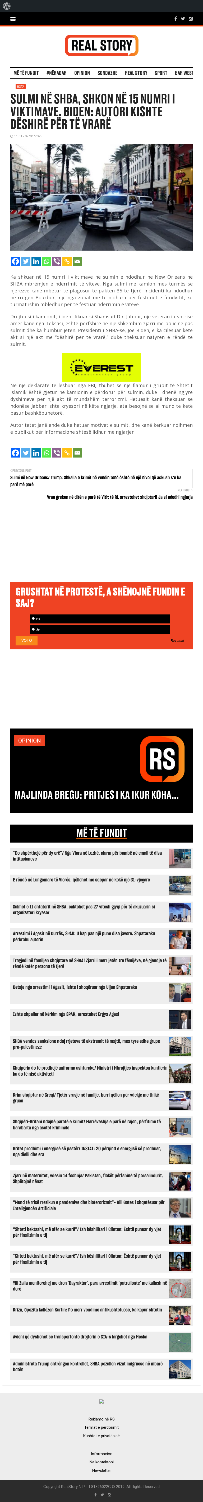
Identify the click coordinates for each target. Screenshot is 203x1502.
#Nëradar (57, 73)
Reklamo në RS (102, 1419)
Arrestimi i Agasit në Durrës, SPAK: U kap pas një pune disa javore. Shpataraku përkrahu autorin (84, 936)
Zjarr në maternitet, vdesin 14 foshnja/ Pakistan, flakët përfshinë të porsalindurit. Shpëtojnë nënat (88, 1178)
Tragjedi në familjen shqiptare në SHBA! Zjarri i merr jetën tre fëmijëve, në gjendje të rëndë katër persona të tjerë (90, 963)
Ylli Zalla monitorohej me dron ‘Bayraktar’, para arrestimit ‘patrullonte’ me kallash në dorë (90, 1286)
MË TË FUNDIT (101, 833)
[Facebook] (15, 261)
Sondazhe (107, 73)
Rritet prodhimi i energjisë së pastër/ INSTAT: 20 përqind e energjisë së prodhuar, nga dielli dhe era (87, 1151)
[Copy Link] (67, 261)
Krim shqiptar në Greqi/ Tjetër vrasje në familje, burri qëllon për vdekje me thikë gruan (86, 1098)
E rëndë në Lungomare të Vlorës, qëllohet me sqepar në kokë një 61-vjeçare (81, 880)
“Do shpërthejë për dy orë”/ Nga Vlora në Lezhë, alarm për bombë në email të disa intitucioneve (87, 856)
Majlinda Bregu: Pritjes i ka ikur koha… (96, 795)
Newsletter (101, 1470)
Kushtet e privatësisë (101, 1435)
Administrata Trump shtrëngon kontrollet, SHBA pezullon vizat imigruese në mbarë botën (88, 1366)
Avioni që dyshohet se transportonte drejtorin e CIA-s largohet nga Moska (80, 1337)
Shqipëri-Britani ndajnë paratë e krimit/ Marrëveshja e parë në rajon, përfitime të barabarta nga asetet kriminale (87, 1124)
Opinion (82, 73)
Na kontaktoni (102, 1462)
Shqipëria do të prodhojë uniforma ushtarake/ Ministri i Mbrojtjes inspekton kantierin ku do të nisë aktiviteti (90, 1071)
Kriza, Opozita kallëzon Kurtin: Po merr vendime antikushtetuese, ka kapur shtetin (87, 1310)
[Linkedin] (36, 261)
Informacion (101, 1453)
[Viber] (56, 261)
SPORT (161, 73)
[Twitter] (25, 261)
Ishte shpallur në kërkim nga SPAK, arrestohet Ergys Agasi (66, 1014)
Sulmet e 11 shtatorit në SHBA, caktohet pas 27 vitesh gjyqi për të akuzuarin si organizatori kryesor (84, 909)
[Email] (77, 261)
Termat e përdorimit (101, 1427)
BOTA (20, 86)
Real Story (136, 73)
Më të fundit (26, 73)
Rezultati (177, 641)
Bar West (184, 73)
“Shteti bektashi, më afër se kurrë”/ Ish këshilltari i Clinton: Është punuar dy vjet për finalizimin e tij (87, 1232)
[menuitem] (7, 6)
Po (37, 619)
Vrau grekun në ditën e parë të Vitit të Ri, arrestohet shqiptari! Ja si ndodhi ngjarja (120, 497)
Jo (37, 629)
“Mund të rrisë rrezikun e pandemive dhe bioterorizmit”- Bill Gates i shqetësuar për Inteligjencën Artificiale (89, 1205)
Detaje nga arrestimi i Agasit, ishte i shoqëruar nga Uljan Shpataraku (75, 987)
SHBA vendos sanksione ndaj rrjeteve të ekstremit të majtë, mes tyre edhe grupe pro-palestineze (86, 1044)
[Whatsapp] (46, 261)
